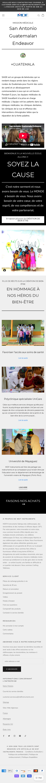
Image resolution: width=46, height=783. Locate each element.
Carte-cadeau (8, 630)
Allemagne (7, 719)
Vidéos (5, 597)
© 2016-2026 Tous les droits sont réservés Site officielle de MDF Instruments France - (21, 749)
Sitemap (6, 702)
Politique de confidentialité (18, 754)
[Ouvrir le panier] (43, 15)
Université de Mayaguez (23, 461)
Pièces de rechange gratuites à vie (15, 581)
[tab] (14, 269)
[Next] (39, 250)
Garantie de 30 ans (10, 585)
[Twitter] (9, 735)
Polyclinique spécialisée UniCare (23, 398)
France (5, 713)
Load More (23, 487)
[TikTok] (25, 735)
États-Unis (7, 729)
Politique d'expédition (30, 757)
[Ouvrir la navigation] (3, 15)
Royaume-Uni (8, 724)
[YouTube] (20, 735)
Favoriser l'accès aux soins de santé (23, 352)
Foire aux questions (10, 605)
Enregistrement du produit (12, 593)
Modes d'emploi (9, 601)
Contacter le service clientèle (13, 613)
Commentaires (8, 634)
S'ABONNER (12, 669)
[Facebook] (3, 735)
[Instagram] (14, 735)
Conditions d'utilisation (33, 752)
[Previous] (6, 250)
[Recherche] (39, 15)
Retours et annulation (11, 589)
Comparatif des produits (12, 609)
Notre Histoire (8, 686)
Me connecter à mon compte (13, 626)
